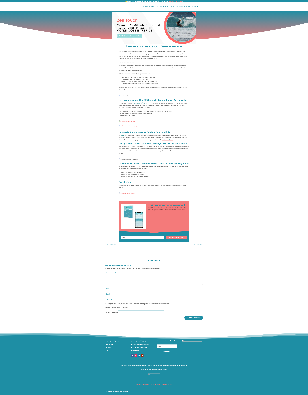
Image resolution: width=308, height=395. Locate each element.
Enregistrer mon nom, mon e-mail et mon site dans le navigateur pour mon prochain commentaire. (138, 304)
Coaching (174, 6)
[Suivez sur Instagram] (136, 355)
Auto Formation (162, 6)
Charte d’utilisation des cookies (140, 344)
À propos (108, 347)
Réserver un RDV (167, 384)
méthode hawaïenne (139, 103)
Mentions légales (136, 350)
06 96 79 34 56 (155, 384)
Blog (181, 6)
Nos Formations (148, 6)
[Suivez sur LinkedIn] (139, 355)
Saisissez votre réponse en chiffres (116, 307)
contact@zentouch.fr (142, 384)
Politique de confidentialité (139, 347)
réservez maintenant (175, 1)
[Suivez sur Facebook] (132, 355)
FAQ (107, 350)
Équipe (194, 6)
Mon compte (109, 344)
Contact (187, 6)
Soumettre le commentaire (194, 317)
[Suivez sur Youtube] (142, 355)
